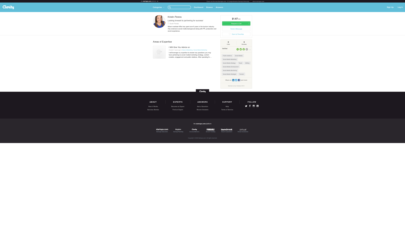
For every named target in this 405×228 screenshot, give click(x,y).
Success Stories (153, 110)
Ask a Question (202, 106)
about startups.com (258, 1)
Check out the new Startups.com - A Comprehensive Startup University (228, 1)
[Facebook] (250, 106)
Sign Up (390, 7)
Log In (400, 7)
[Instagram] (254, 106)
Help (227, 106)
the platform (149, 1)
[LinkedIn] (257, 106)
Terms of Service (227, 110)
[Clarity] (202, 91)
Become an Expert (177, 106)
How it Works (153, 106)
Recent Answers (202, 110)
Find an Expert (178, 110)
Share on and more (236, 80)
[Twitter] (246, 106)
